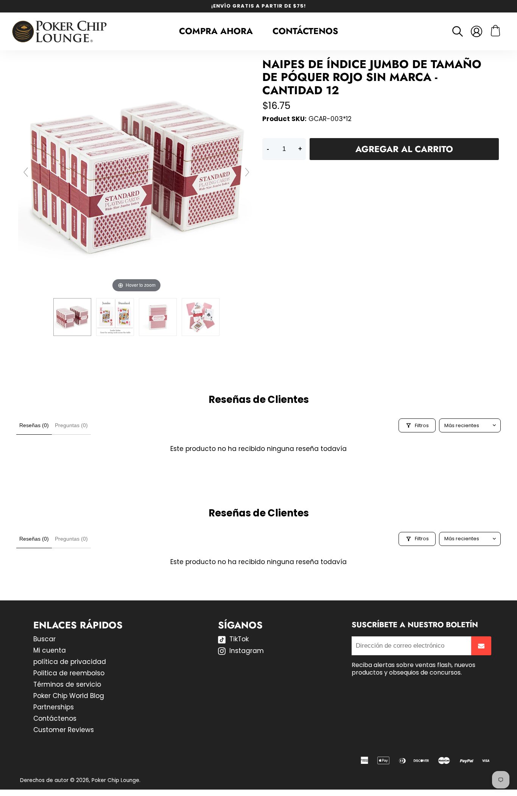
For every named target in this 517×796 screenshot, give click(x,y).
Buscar (44, 639)
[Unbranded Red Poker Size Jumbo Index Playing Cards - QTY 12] (72, 317)
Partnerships (53, 707)
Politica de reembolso (68, 673)
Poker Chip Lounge (115, 780)
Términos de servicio (67, 684)
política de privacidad (69, 661)
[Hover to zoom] (136, 175)
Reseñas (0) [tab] (34, 425)
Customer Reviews (63, 729)
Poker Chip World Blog (68, 695)
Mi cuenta (49, 650)
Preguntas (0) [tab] (71, 425)
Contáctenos (305, 31)
